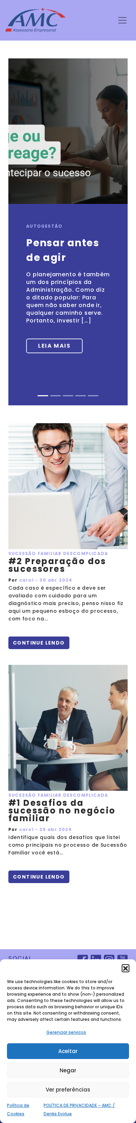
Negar (68, 1070)
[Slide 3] (68, 396)
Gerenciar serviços (66, 1032)
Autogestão (44, 226)
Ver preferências (68, 1089)
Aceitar (68, 1051)
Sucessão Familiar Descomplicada (58, 553)
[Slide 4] (80, 396)
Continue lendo (39, 642)
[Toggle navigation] (122, 20)
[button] (125, 968)
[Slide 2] (55, 396)
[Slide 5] (93, 396)
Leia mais (54, 346)
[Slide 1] (43, 396)
